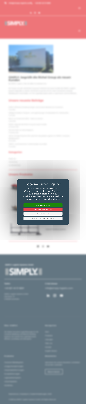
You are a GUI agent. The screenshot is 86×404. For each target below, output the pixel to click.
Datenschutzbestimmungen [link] (43, 218)
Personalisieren (43, 214)
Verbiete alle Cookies (43, 209)
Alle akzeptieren (43, 205)
